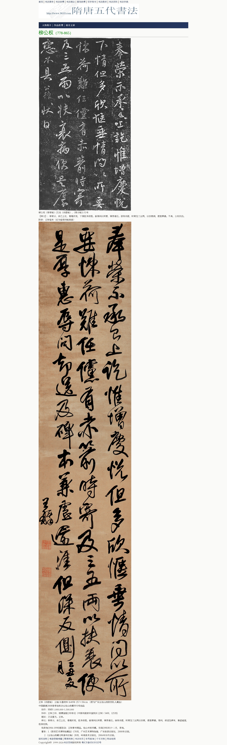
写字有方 (92, 1)
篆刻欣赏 (81, 1)
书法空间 (68, 742)
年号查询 (90, 738)
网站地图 (111, 738)
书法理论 (70, 1)
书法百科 (113, 1)
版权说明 (43, 738)
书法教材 (102, 1)
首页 (41, 1)
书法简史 (49, 1)
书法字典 (124, 1)
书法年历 (79, 738)
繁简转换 (68, 738)
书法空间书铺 (55, 738)
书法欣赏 (60, 1)
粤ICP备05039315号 (91, 742)
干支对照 (100, 738)
